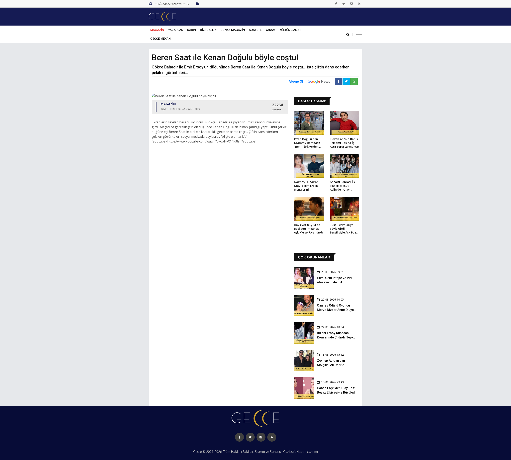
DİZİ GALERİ (208, 30)
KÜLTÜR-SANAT (290, 30)
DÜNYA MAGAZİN (233, 30)
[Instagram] (352, 4)
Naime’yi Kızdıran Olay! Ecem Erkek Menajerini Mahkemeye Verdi (306, 186)
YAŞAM (270, 30)
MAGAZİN (157, 30)
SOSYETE (255, 30)
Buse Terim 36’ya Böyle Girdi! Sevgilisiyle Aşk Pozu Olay (344, 229)
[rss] (359, 4)
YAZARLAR (175, 30)
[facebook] (336, 4)
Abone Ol (296, 81)
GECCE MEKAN (160, 39)
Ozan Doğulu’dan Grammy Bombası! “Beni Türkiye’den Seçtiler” (307, 143)
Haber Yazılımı (307, 451)
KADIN (191, 30)
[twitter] (344, 4)
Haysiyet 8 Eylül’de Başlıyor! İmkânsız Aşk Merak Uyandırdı (308, 228)
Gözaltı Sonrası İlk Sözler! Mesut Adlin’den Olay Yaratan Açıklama (342, 186)
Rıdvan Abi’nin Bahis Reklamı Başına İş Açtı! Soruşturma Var (344, 142)
